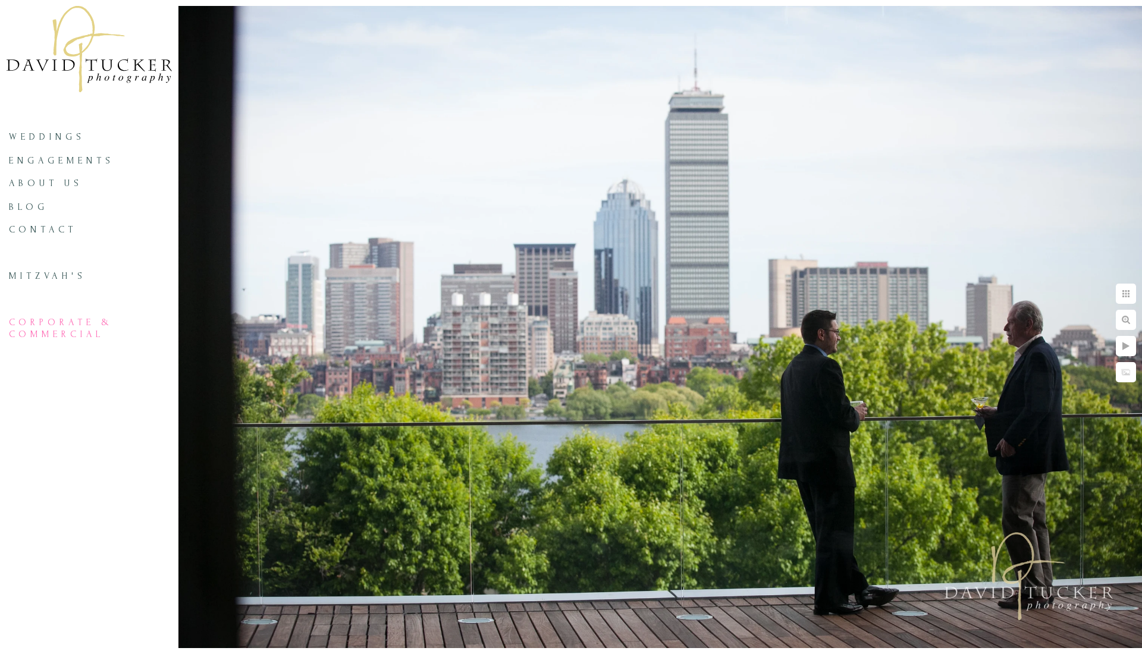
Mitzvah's (47, 276)
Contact (43, 229)
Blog (28, 207)
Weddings (47, 136)
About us (46, 183)
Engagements (61, 160)
